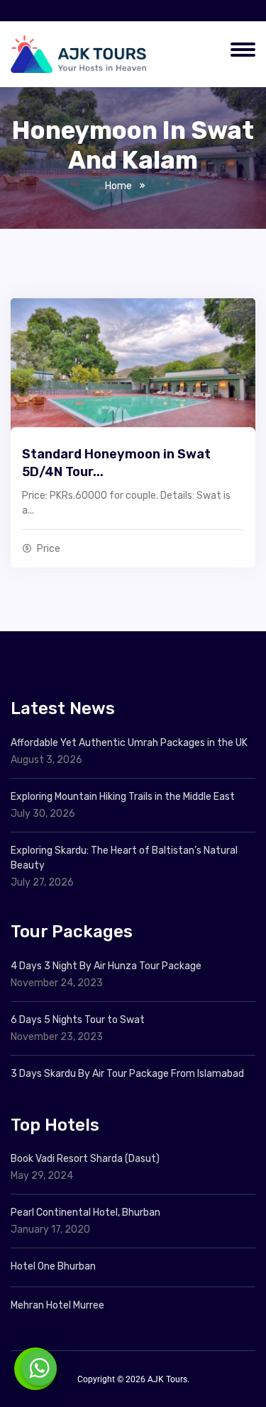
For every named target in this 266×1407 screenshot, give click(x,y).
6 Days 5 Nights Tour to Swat (78, 1020)
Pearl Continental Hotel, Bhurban (85, 1213)
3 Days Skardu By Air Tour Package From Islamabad (127, 1074)
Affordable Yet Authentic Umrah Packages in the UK (130, 743)
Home (118, 186)
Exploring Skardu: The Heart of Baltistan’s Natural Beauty (124, 857)
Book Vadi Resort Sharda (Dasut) (85, 1159)
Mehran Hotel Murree (57, 1305)
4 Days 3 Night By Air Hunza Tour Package (106, 966)
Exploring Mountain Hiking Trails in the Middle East (123, 797)
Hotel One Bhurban (53, 1266)
